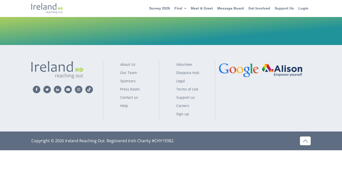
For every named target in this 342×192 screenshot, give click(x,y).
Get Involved (259, 8)
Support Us (284, 8)
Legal (180, 80)
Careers (182, 105)
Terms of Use (187, 89)
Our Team (128, 72)
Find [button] (178, 8)
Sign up (182, 114)
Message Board (230, 8)
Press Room (130, 89)
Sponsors (128, 80)
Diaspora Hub (187, 72)
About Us (127, 64)
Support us (185, 97)
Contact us (129, 97)
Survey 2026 (159, 8)
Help (124, 105)
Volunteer (184, 64)
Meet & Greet (202, 8)
